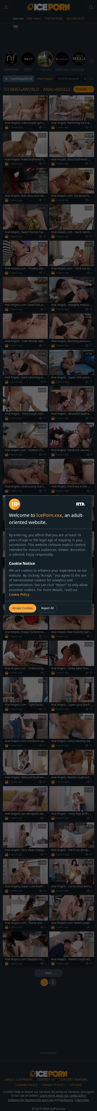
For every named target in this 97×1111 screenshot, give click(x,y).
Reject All (47, 608)
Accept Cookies (22, 608)
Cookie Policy (19, 594)
